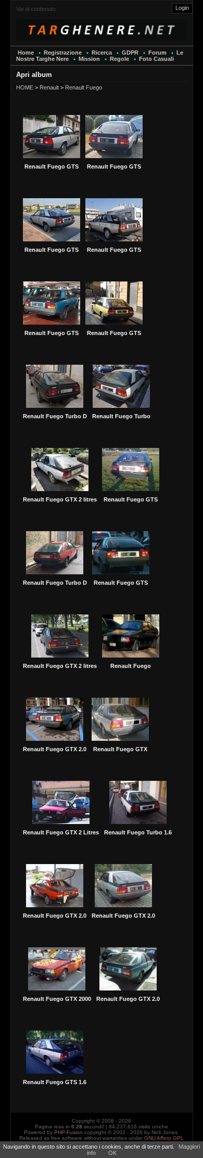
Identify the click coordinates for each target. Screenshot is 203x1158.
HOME (24, 87)
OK (112, 1153)
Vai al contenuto (36, 9)
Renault (49, 87)
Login (182, 8)
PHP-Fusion (68, 1132)
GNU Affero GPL (164, 1138)
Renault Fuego (83, 87)
